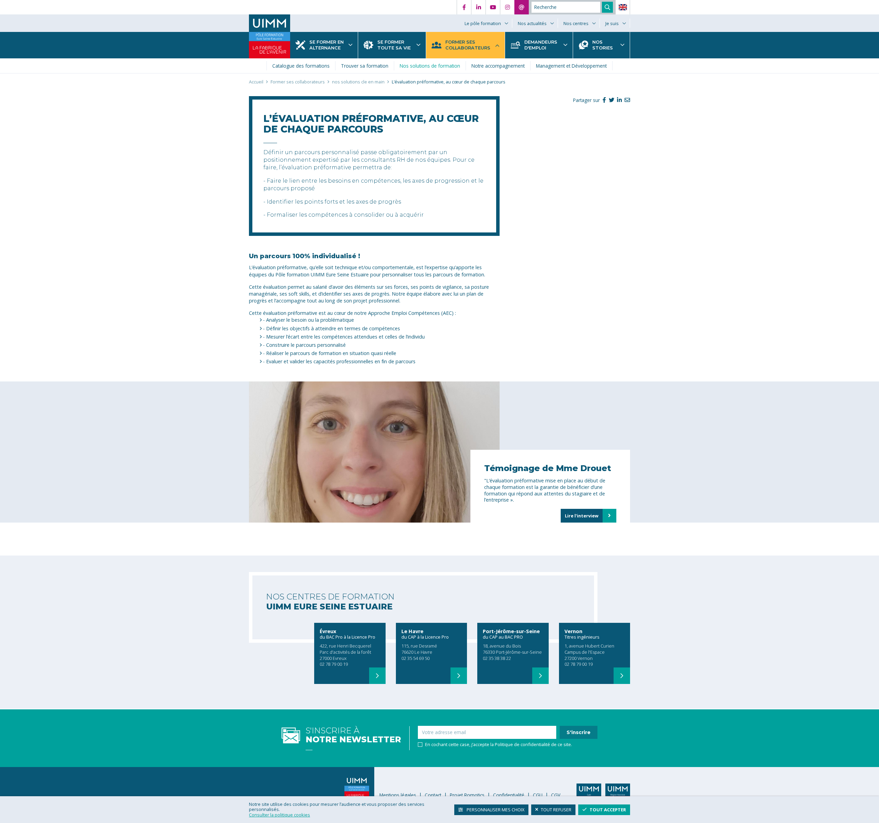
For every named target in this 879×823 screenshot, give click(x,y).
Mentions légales (397, 795)
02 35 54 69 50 (415, 658)
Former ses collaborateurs (467, 45)
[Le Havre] (458, 675)
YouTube (493, 7)
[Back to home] (269, 23)
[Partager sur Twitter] (610, 100)
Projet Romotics (467, 795)
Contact (521, 7)
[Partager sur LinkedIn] (618, 100)
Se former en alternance (326, 45)
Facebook (464, 7)
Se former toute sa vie (394, 45)
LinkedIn (478, 7)
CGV (555, 795)
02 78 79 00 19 (334, 664)
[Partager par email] (626, 100)
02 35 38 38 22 (497, 658)
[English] (623, 7)
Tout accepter (608, 809)
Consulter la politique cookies (279, 815)
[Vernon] (622, 675)
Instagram (507, 7)
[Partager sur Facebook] (603, 100)
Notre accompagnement (498, 65)
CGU (538, 795)
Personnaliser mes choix (495, 809)
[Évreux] (377, 675)
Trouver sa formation (364, 65)
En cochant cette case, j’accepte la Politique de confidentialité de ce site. (498, 744)
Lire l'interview (581, 516)
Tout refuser (556, 809)
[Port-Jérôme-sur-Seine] (540, 675)
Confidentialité (508, 795)
